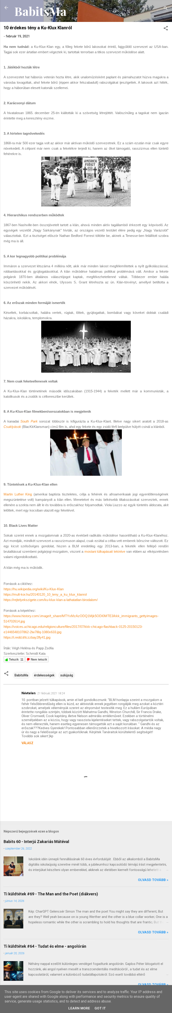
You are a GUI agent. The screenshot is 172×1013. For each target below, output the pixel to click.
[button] (165, 28)
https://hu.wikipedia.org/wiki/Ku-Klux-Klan (34, 589)
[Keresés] (165, 9)
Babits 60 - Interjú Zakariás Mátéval (36, 841)
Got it (100, 1008)
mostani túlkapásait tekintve (104, 551)
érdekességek (44, 675)
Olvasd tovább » (153, 880)
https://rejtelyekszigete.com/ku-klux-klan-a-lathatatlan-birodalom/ (51, 600)
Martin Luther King (18, 494)
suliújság (66, 675)
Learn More (79, 1008)
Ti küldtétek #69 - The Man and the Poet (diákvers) (51, 894)
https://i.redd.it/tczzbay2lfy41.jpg (27, 637)
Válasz (27, 743)
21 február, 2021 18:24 (51, 693)
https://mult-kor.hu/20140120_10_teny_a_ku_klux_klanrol (45, 594)
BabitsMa (40, 11)
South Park (29, 421)
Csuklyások (12, 427)
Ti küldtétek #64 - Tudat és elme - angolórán (45, 946)
